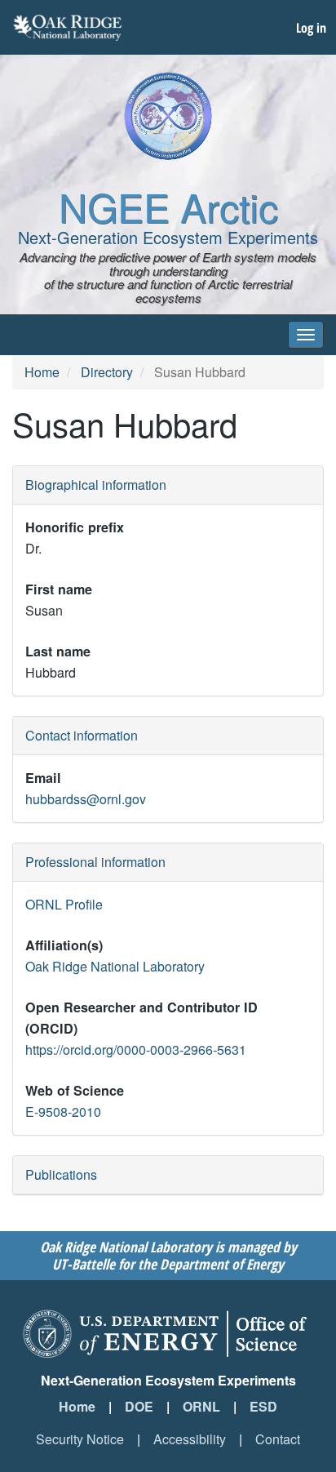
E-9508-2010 (63, 1111)
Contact (277, 1439)
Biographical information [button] (95, 484)
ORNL (201, 1406)
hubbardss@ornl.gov (85, 798)
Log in (311, 28)
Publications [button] (61, 1174)
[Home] (168, 116)
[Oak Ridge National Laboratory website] (67, 28)
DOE (139, 1406)
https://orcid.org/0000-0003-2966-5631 (135, 1049)
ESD (263, 1406)
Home (42, 371)
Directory (107, 371)
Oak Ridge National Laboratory (115, 966)
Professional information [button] (95, 861)
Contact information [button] (81, 735)
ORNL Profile (64, 904)
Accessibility (189, 1439)
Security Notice (80, 1439)
